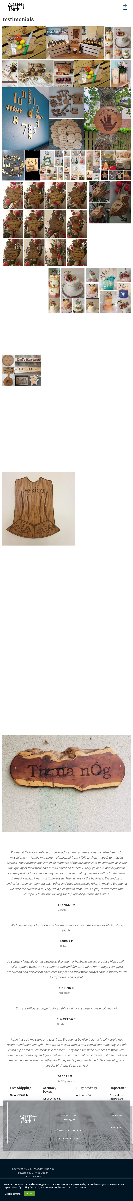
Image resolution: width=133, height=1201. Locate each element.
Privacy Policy (33, 1176)
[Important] (105, 1090)
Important (117, 1088)
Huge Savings (86, 1088)
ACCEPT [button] (29, 1193)
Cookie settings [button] (13, 1193)
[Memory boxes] (39, 1090)
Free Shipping (20, 1088)
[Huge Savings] (72, 1090)
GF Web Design (40, 1172)
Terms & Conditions (68, 1138)
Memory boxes (49, 1089)
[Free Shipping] (6, 1090)
